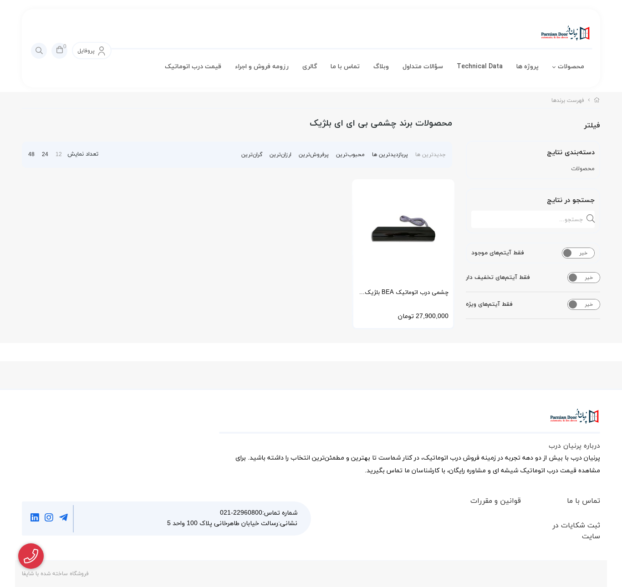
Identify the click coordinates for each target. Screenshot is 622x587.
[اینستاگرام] (49, 518)
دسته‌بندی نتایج (571, 152)
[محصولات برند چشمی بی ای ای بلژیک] (409, 421)
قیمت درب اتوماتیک (193, 66)
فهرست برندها (567, 100)
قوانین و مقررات (495, 501)
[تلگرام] (63, 518)
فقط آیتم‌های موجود (497, 253)
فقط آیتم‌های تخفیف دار (498, 277)
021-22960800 (241, 513)
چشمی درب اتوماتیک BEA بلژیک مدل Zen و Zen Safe (407, 295)
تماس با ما (345, 66)
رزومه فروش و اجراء (262, 66)
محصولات (571, 66)
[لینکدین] (35, 518)
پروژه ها (527, 66)
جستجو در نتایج (571, 200)
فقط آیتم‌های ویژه (489, 304)
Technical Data (480, 66)
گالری (309, 66)
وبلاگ (381, 66)
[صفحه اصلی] (597, 100)
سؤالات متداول (423, 66)
